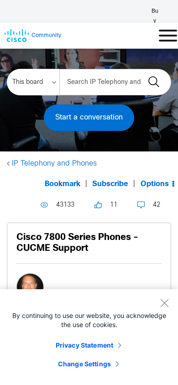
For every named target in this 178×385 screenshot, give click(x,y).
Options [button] (155, 184)
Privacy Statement (84, 345)
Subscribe (110, 184)
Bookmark (62, 184)
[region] (89, 337)
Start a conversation (89, 117)
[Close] (164, 302)
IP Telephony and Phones (54, 163)
